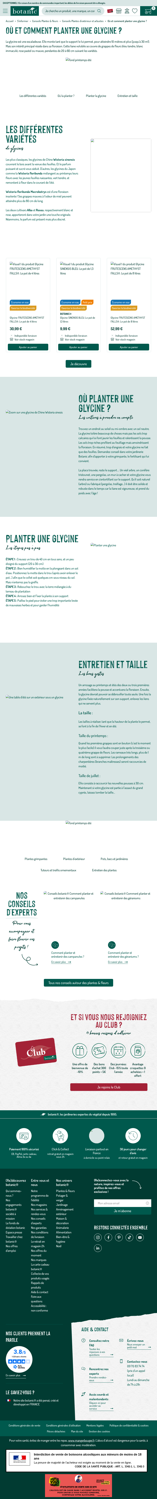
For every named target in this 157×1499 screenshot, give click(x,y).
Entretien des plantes (104, 870)
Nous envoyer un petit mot (136, 1346)
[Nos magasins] (119, 11)
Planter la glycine (96, 96)
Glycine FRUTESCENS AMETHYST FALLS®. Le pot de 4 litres (27, 319)
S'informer (22, 21)
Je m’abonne (122, 1211)
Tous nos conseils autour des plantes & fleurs (78, 983)
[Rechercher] (99, 11)
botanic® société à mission (11, 1213)
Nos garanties (39, 1228)
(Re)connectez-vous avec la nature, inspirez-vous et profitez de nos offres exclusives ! (111, 1186)
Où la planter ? (66, 96)
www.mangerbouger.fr (81, 1440)
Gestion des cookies (99, 1431)
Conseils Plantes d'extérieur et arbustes (83, 21)
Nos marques (38, 1260)
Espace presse (14, 1232)
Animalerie (62, 1228)
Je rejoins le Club (108, 1087)
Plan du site (77, 1431)
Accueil (9, 21)
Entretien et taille (127, 96)
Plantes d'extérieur (74, 859)
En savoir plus (58, 961)
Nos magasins (39, 1205)
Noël (58, 1246)
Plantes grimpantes (36, 859)
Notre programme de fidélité (39, 1195)
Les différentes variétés (33, 96)
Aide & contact (39, 1292)
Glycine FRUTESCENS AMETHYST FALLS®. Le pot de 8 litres (128, 319)
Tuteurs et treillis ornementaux (58, 870)
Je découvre (78, 364)
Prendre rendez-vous (98, 1379)
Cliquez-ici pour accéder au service (97, 1405)
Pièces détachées (56, 1431)
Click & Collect (60, 1149)
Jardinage (62, 1205)
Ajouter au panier (28, 347)
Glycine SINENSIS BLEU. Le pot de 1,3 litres (77, 319)
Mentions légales (95, 1425)
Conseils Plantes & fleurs (45, 21)
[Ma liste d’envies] (134, 11)
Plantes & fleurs (65, 1191)
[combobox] (70, 11)
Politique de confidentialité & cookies (129, 1425)
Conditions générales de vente (24, 1425)
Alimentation (63, 1232)
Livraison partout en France (96, 1151)
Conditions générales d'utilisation (63, 1425)
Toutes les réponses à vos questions (97, 1352)
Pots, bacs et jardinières (114, 859)
